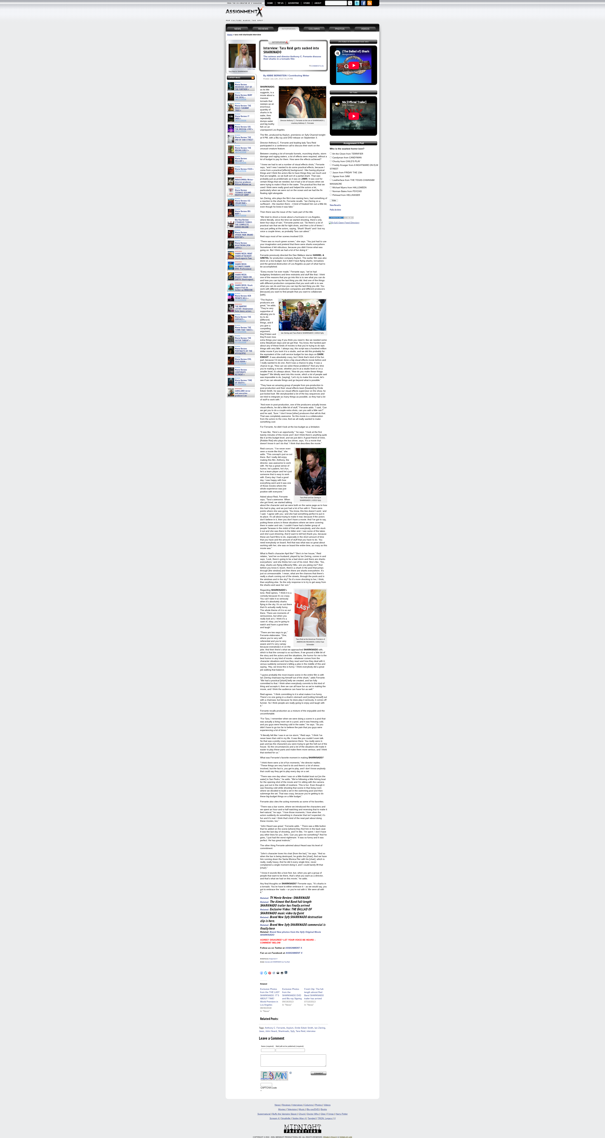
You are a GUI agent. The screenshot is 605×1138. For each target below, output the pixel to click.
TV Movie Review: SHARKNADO (290, 898)
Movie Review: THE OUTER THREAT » (243, 339)
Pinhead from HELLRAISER (346, 195)
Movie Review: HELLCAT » (241, 159)
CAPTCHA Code (269, 1088)
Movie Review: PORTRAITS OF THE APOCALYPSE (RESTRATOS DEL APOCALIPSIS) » (239, 353)
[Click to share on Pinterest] (269, 973)
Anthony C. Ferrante (275, 1028)
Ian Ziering (319, 1028)
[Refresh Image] (290, 1072)
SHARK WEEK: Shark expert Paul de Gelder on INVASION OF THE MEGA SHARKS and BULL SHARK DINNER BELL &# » (240, 291)
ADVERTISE (293, 3)
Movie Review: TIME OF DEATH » (243, 381)
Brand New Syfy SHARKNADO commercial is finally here (292, 926)
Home (230, 35)
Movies (282, 1109)
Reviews (286, 1105)
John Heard (271, 1031)
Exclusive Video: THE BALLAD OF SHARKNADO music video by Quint (286, 911)
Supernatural (264, 1114)
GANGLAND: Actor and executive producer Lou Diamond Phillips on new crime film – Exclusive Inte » (240, 396)
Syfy (292, 1031)
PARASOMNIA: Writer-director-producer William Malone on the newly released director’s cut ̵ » (240, 184)
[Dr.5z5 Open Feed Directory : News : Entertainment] (344, 223)
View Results (335, 205)
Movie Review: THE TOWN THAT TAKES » (244, 328)
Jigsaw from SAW (341, 176)
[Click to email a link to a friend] (278, 973)
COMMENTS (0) (317, 66)
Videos (327, 1105)
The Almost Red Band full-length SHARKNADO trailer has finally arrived (285, 903)
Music (302, 1109)
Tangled (312, 1118)
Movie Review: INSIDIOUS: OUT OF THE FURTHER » (243, 87)
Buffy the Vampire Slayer (284, 1114)
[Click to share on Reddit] (273, 973)
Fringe (330, 1114)
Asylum (290, 1028)
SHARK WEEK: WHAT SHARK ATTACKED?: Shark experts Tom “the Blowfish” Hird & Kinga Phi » (239, 258)
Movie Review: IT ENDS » (242, 117)
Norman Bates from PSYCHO (347, 191)
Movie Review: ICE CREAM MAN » (242, 202)
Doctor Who (313, 1114)
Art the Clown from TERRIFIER (347, 154)
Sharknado (283, 1031)
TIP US (280, 3)
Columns (309, 1105)
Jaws (261, 1031)
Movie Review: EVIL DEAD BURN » (243, 360)
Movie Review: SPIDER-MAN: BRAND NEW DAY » (244, 235)
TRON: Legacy (325, 1118)
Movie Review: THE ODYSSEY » (243, 318)
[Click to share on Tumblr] (286, 973)
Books (324, 1109)
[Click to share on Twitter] (265, 973)
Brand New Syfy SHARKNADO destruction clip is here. (291, 919)
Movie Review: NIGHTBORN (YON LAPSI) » (242, 245)
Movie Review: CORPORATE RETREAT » (241, 372)
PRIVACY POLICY (330, 1137)
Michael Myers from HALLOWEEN (349, 187)
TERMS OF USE (345, 1137)
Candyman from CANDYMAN (347, 157)
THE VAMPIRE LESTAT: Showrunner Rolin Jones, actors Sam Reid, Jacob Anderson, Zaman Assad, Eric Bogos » (240, 311)
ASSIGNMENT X (293, 948)
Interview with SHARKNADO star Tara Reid (277, 962)
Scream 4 (275, 1118)
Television (292, 1109)
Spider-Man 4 (299, 1118)
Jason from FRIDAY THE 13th (347, 172)
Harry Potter (342, 1114)
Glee (323, 1114)
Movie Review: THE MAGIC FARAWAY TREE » (243, 108)
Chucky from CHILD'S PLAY (346, 161)
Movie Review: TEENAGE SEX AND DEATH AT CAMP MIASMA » (239, 194)
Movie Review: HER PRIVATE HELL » (243, 297)
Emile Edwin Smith (304, 1028)
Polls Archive (335, 210)
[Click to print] (282, 973)
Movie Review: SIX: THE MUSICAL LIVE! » (244, 128)
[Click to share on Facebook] (261, 973)
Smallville (286, 1118)
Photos (319, 1105)
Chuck (302, 1114)
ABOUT (317, 3)
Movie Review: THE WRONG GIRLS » (243, 149)
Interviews (297, 1105)
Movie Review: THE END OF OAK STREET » (244, 139)
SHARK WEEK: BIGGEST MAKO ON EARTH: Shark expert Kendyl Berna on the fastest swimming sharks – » (240, 280)
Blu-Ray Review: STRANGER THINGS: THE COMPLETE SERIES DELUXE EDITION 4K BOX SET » (239, 225)
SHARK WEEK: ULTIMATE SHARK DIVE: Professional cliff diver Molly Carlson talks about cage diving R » (240, 269)
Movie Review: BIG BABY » (243, 212)
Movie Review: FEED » (244, 169)
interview (311, 1031)
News (278, 1105)
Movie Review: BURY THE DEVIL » (243, 96)
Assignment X (273, 959)
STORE (306, 3)
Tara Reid (300, 1031)
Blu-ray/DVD (313, 1109)
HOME (270, 3)
